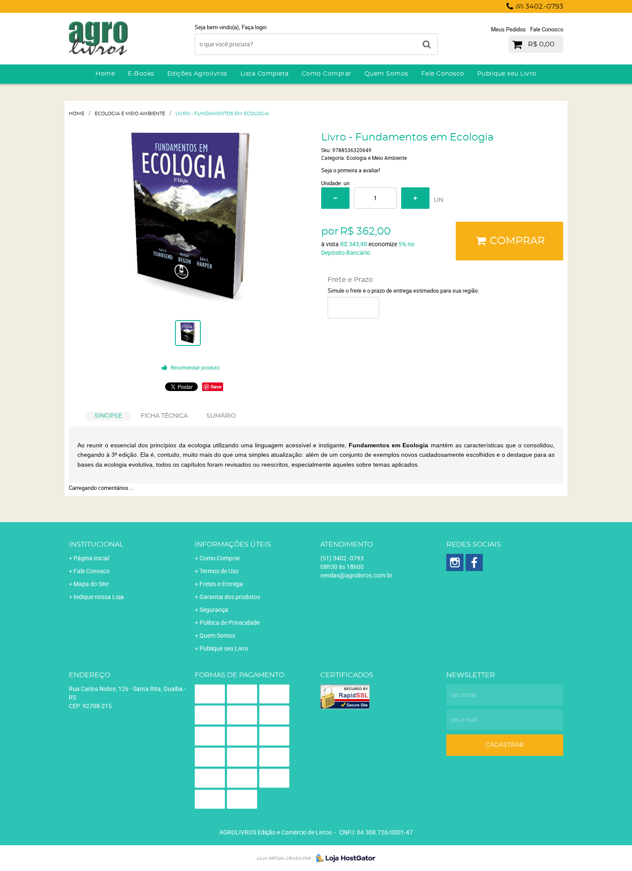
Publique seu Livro (507, 74)
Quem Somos (386, 74)
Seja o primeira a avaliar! (350, 170)
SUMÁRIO (221, 416)
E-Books (141, 74)
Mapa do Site (91, 584)
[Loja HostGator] (343, 858)
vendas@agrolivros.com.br (356, 575)
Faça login (254, 27)
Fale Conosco (546, 29)
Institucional (96, 544)
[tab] (108, 416)
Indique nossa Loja (99, 597)
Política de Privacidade (229, 622)
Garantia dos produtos (229, 597)
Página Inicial (91, 558)
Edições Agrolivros (197, 74)
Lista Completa (264, 74)
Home (105, 74)
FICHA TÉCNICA (164, 416)
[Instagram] (454, 562)
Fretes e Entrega (221, 584)
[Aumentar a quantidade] (415, 198)
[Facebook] (474, 562)
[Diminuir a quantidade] (335, 198)
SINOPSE (108, 416)
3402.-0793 (539, 6)
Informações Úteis (233, 544)
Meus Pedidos (508, 29)
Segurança (213, 609)
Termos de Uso (219, 571)
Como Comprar (327, 74)
